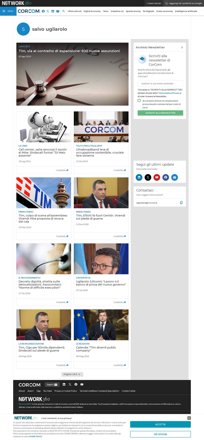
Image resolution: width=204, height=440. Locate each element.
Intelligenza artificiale (186, 11)
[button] (8, 11)
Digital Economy (92, 11)
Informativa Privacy (169, 93)
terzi (145, 107)
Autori (30, 390)
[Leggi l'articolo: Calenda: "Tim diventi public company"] (101, 339)
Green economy (164, 11)
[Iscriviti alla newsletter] (174, 177)
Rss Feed (47, 390)
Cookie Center (129, 390)
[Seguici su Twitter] (148, 177)
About (22, 390)
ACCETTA (160, 424)
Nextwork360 (25, 404)
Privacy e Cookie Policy (65, 390)
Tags (38, 390)
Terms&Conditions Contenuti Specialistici (99, 390)
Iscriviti (160, 113)
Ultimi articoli (74, 11)
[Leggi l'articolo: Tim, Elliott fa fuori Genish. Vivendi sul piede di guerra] (101, 208)
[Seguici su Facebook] (165, 177)
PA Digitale (148, 11)
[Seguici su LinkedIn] (139, 177)
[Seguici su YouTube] (156, 177)
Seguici (50, 384)
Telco (106, 11)
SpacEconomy (133, 11)
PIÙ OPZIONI (160, 434)
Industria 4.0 (117, 11)
